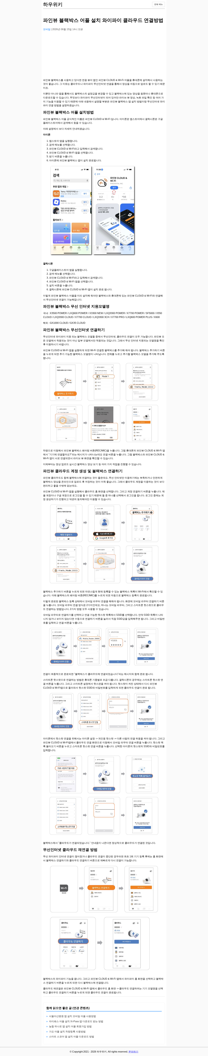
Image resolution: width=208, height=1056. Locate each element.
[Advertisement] (104, 55)
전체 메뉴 (158, 4)
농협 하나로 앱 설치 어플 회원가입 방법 (70, 1026)
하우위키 (53, 4)
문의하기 (133, 1051)
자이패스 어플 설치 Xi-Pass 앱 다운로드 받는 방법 (76, 1021)
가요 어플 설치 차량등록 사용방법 (67, 1031)
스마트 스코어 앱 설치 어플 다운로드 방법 (71, 1036)
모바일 (47, 29)
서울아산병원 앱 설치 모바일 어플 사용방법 (72, 1016)
